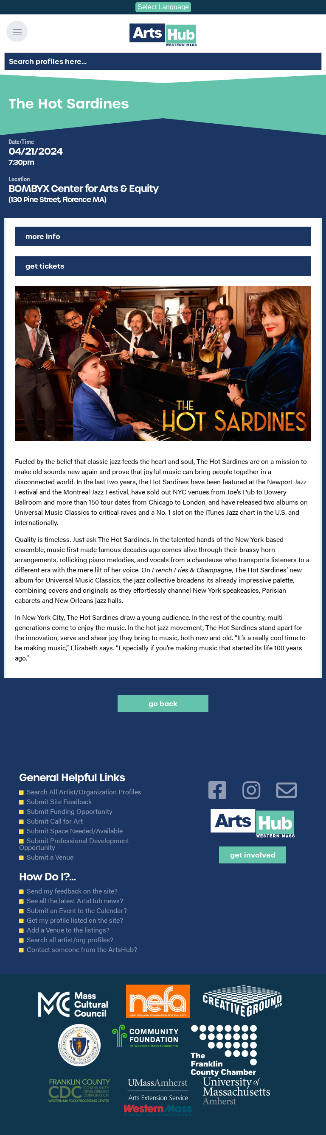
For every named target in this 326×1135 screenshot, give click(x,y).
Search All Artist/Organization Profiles (84, 791)
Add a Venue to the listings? (68, 930)
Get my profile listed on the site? (75, 920)
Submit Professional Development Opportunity (74, 844)
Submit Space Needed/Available (75, 830)
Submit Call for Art (55, 821)
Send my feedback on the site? (72, 891)
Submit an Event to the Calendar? (77, 910)
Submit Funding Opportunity (69, 811)
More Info (42, 236)
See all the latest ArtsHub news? (75, 900)
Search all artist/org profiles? (70, 939)
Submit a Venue (50, 857)
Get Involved (252, 855)
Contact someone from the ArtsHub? (82, 949)
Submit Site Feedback (59, 801)
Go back (163, 703)
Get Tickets (44, 266)
